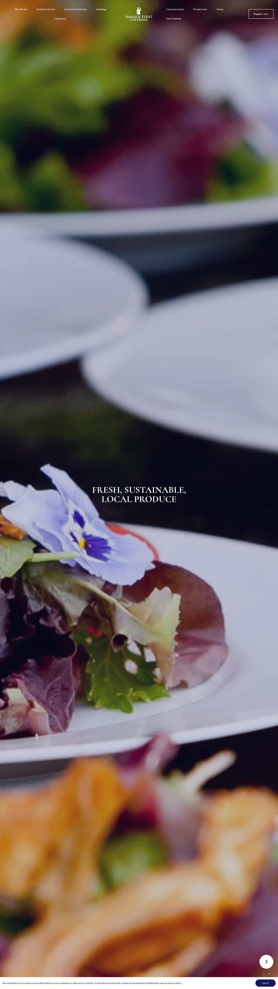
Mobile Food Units (45, 9)
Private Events (200, 9)
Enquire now (261, 14)
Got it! (265, 983)
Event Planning (173, 18)
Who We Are (20, 9)
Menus (220, 9)
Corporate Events (175, 9)
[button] (266, 962)
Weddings (101, 9)
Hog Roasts (60, 18)
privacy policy (174, 983)
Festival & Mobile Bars (75, 9)
